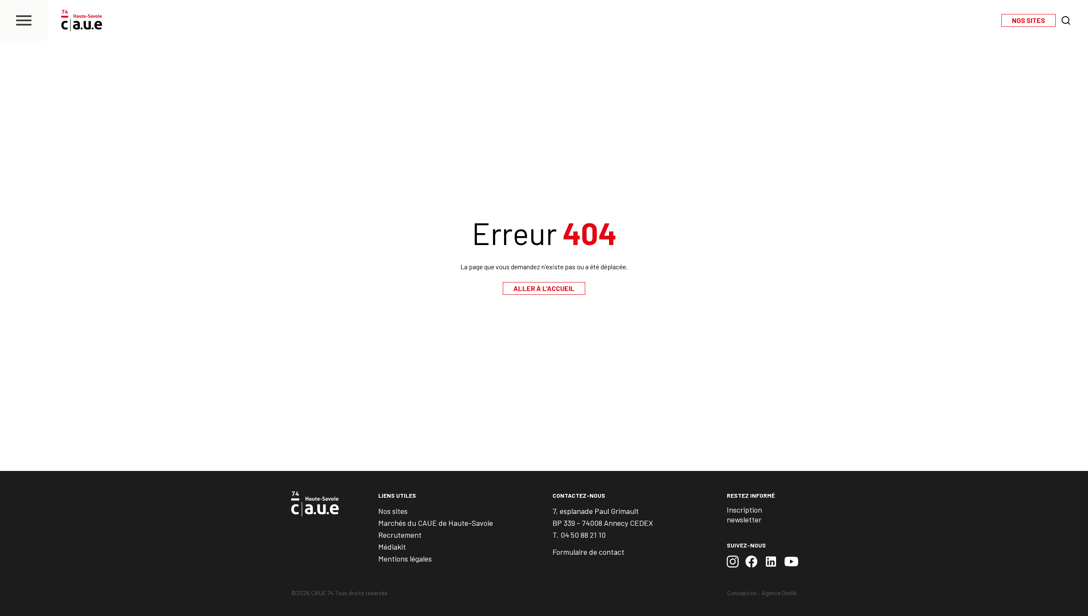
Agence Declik (779, 592)
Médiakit (392, 546)
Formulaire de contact (588, 551)
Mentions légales (405, 558)
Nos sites (393, 511)
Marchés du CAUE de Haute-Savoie (435, 523)
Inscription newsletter (744, 514)
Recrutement (400, 534)
